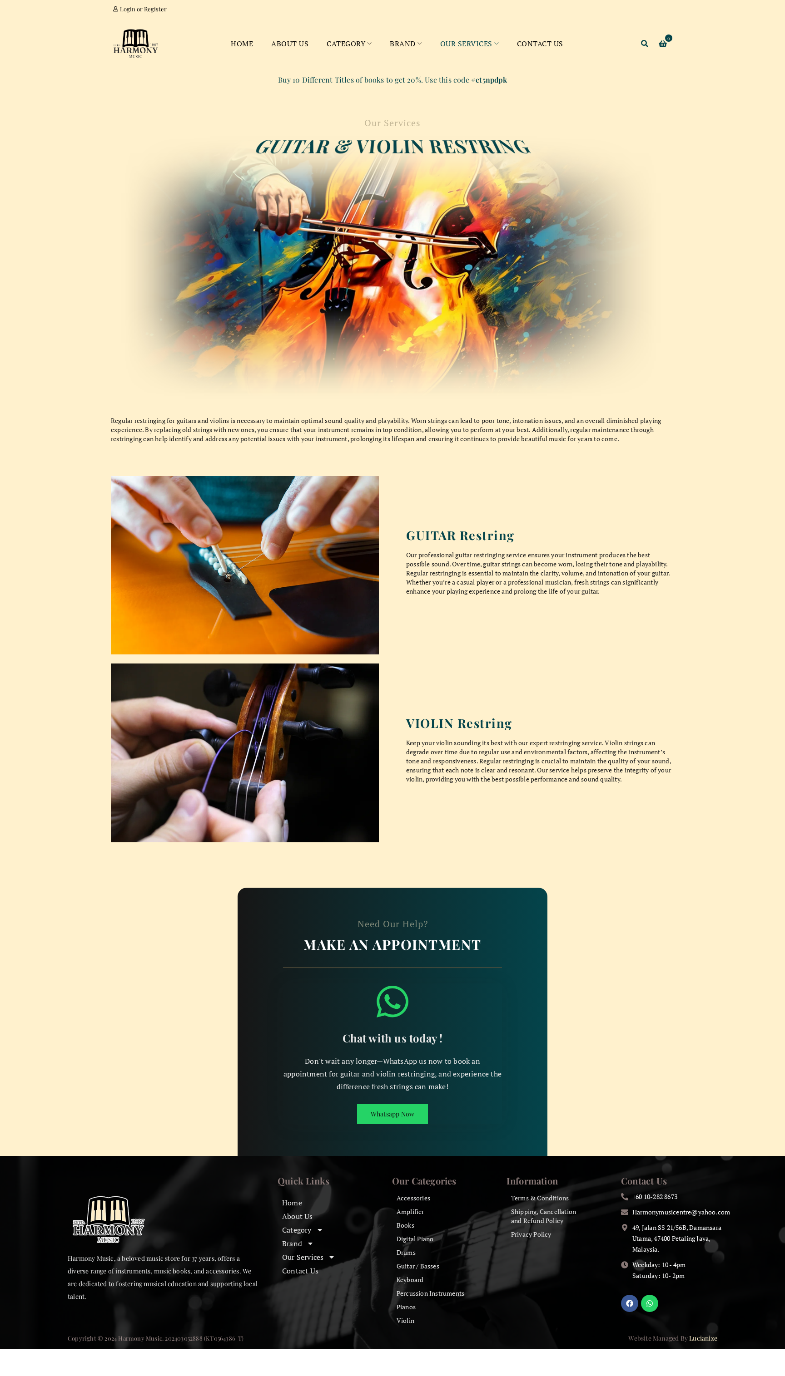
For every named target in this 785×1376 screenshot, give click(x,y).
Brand (292, 1243)
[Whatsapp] (649, 1303)
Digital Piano (415, 1238)
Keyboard (410, 1279)
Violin (405, 1320)
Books (405, 1225)
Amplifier (410, 1211)
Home (292, 1203)
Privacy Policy (531, 1234)
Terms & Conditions (540, 1198)
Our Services (302, 1257)
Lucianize (703, 1338)
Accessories (413, 1198)
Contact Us (300, 1271)
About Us (297, 1216)
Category (297, 1230)
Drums (406, 1252)
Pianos (406, 1306)
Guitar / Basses (418, 1266)
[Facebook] (629, 1303)
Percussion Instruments (430, 1293)
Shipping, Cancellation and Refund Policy (543, 1216)
